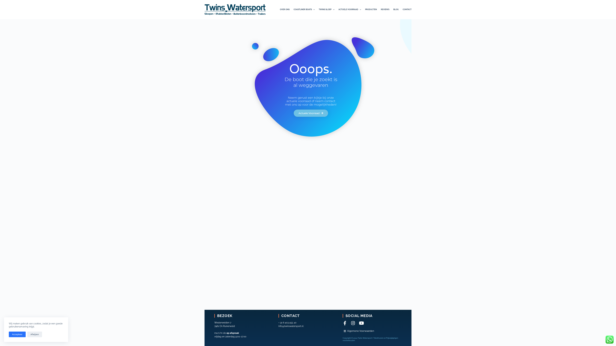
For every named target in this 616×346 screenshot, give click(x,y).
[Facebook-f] (345, 323)
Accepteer (17, 334)
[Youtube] (361, 323)
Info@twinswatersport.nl (291, 326)
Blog (396, 9)
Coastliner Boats (303, 9)
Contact (407, 9)
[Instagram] (353, 323)
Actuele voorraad (348, 9)
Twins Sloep (325, 9)
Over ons (285, 9)
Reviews (385, 9)
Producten (371, 9)
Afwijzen (34, 334)
